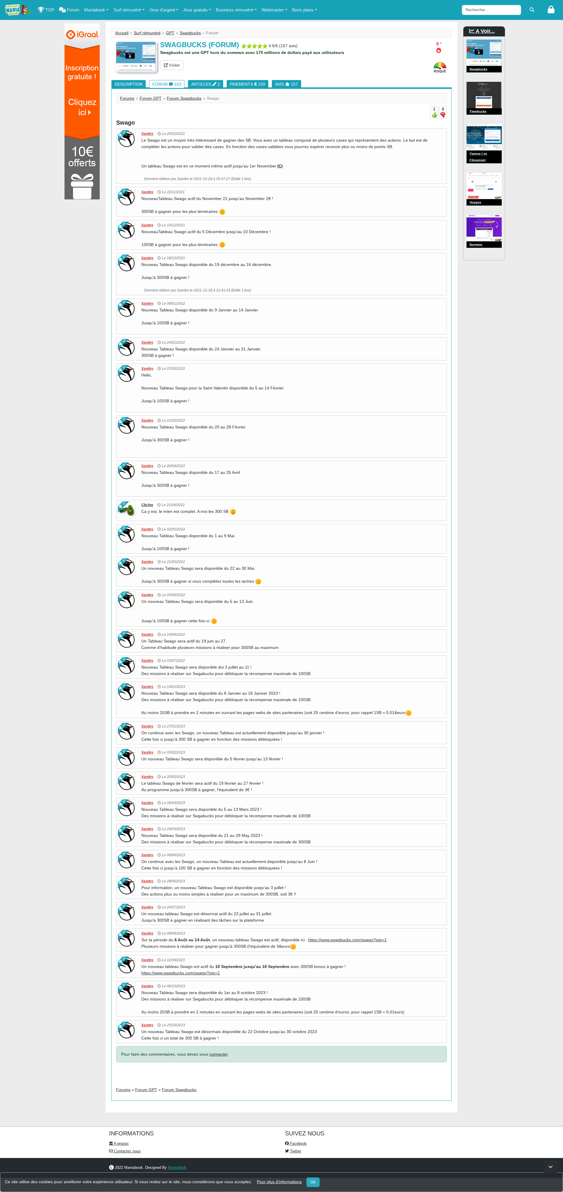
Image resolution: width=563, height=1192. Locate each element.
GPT (170, 32)
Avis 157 (286, 84)
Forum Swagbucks (184, 98)
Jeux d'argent (162, 9)
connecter (218, 1054)
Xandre (147, 134)
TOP (49, 9)
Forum (72, 9)
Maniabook (94, 9)
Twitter (295, 1151)
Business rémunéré (234, 9)
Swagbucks (190, 32)
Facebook (298, 1143)
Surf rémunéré (127, 9)
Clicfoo (147, 505)
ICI (280, 166)
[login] (551, 10)
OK (313, 1182)
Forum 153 (166, 84)
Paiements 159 (247, 84)
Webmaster (273, 9)
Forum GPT (151, 98)
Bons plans (302, 9)
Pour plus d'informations (279, 1181)
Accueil (121, 32)
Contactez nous (127, 1151)
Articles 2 (205, 84)
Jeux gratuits (195, 9)
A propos (121, 1143)
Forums (127, 98)
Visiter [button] (174, 65)
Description (129, 84)
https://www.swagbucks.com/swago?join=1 (347, 939)
